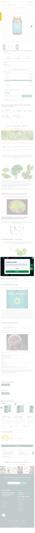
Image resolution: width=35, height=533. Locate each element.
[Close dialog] (32, 258)
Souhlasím (17, 271)
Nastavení (17, 268)
